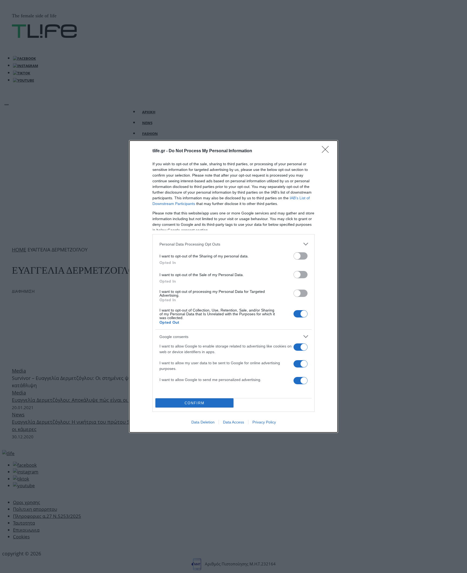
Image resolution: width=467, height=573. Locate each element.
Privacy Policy (264, 422)
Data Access (233, 422)
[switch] (300, 256)
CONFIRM (195, 403)
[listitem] (233, 244)
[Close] (327, 151)
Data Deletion (203, 422)
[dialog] (233, 286)
